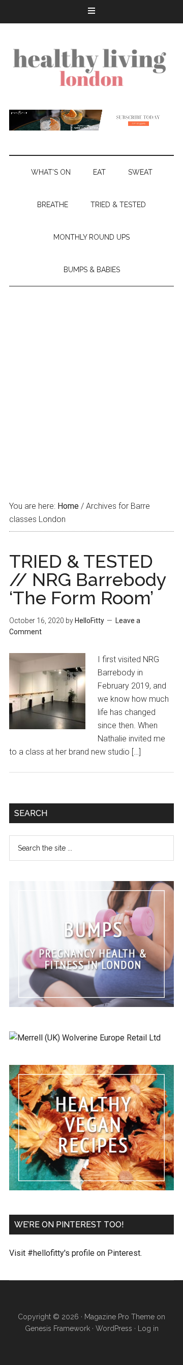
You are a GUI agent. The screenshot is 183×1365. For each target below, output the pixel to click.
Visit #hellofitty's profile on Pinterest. (75, 1253)
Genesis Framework (57, 1328)
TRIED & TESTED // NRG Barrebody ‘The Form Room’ (87, 579)
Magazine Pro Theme (119, 1317)
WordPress (114, 1328)
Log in (148, 1328)
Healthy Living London (91, 66)
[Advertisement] (91, 382)
